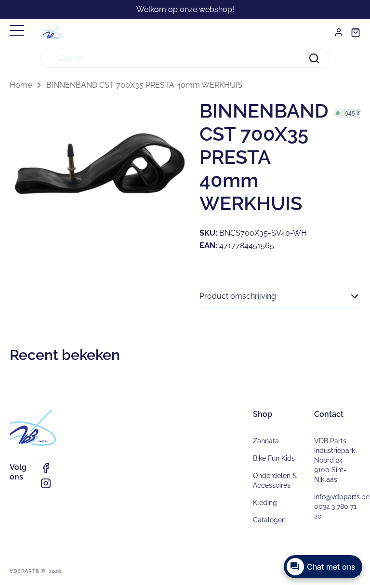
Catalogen (269, 520)
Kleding (265, 502)
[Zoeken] (314, 58)
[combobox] (185, 58)
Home (21, 85)
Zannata (266, 441)
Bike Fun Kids (274, 458)
